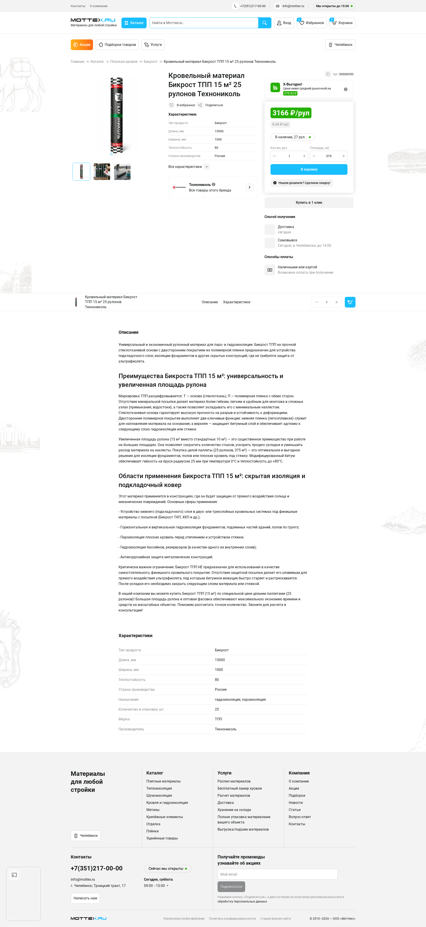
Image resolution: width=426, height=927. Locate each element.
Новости (296, 803)
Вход (287, 23)
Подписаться (231, 886)
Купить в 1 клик (309, 202)
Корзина (342, 21)
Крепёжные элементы (164, 817)
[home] (89, 918)
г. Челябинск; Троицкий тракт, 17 (98, 886)
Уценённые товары (162, 838)
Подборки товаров (120, 45)
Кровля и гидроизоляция (167, 803)
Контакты (78, 6)
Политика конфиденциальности (232, 918)
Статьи (295, 810)
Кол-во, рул (279, 148)
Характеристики (236, 302)
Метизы (152, 810)
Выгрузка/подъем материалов (243, 829)
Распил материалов (234, 781)
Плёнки (152, 831)
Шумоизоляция (159, 795)
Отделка (153, 824)
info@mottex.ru (293, 6)
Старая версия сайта (275, 918)
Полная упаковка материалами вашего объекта (244, 819)
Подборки (297, 795)
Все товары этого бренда (210, 190)
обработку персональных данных (242, 901)
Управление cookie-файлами (183, 918)
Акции (85, 45)
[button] (81, 172)
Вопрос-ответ (300, 817)
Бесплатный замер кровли (240, 788)
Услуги (156, 45)
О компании (98, 6)
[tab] (111, 154)
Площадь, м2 (319, 148)
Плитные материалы (163, 781)
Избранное (311, 21)
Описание (210, 302)
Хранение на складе (234, 810)
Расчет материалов (234, 795)
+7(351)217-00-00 (253, 6)
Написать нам (85, 898)
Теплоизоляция (159, 788)
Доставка (226, 803)
